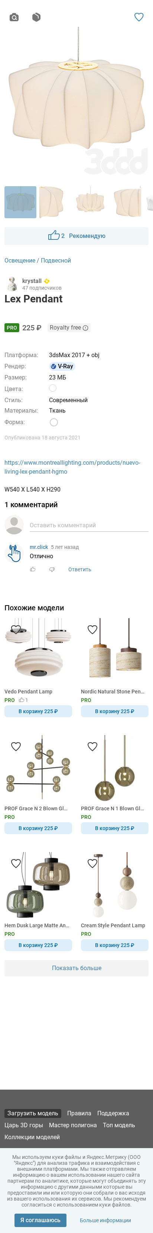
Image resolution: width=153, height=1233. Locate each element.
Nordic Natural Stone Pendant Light (113, 692)
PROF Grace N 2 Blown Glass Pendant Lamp (36, 808)
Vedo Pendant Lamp (28, 692)
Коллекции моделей (32, 1137)
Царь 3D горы (23, 1125)
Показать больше (76, 968)
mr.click (39, 547)
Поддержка (113, 1113)
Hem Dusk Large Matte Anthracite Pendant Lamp (36, 925)
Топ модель (119, 1125)
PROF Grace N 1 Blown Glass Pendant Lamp (113, 808)
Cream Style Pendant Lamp (113, 925)
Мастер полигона (73, 1125)
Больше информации (105, 1220)
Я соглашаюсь (40, 1220)
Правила (79, 1113)
